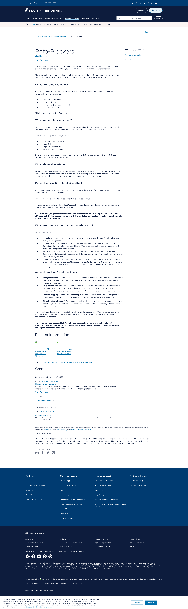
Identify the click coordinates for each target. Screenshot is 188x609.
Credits (128, 59)
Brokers (128, 3)
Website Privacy (65, 539)
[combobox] (134, 18)
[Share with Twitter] (48, 453)
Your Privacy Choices (67, 546)
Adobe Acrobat (50, 583)
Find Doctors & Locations (35, 485)
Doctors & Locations (53, 18)
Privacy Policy (60, 429)
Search (158, 18)
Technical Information (136, 543)
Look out (32, 24)
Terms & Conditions (101, 539)
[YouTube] (39, 556)
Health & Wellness (72, 18)
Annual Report (65, 509)
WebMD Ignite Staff (46, 411)
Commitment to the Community (72, 499)
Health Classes (31, 490)
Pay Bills (95, 18)
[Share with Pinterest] (53, 453)
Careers (63, 514)
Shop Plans (37, 18)
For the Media (65, 518)
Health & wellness (43, 36)
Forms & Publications (103, 485)
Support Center (51, 3)
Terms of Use (47, 429)
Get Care (85, 18)
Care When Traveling (33, 495)
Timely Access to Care (33, 499)
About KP (64, 481)
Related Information (43, 401)
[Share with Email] (37, 453)
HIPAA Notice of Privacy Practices (71, 543)
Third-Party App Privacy (103, 546)
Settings (137, 602)
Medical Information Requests (106, 499)
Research (63, 495)
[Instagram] (50, 556)
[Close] (185, 602)
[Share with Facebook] (42, 453)
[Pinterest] (44, 556)
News (62, 490)
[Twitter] (27, 556)
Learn (27, 18)
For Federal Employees (138, 485)
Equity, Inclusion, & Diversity (71, 504)
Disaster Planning (135, 539)
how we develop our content (80, 429)
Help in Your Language (33, 546)
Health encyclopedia (61, 36)
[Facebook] (33, 556)
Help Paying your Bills (103, 495)
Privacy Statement (46, 607)
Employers (139, 3)
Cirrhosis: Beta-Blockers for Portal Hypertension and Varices (69, 362)
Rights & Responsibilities (103, 543)
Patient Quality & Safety (69, 485)
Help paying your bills (155, 3)
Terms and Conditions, (33, 607)
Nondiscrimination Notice (34, 543)
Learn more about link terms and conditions (146, 579)
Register (141, 10)
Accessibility (29, 539)
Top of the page (42, 392)
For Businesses (135, 481)
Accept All (151, 602)
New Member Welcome (104, 481)
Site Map (132, 546)
